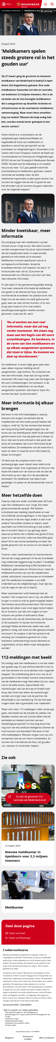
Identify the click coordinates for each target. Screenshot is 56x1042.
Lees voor (47, 11)
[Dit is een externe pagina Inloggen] (45, 4)
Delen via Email (17, 933)
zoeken (51, 4)
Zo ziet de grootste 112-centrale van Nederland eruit (29, 799)
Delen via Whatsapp (19, 937)
